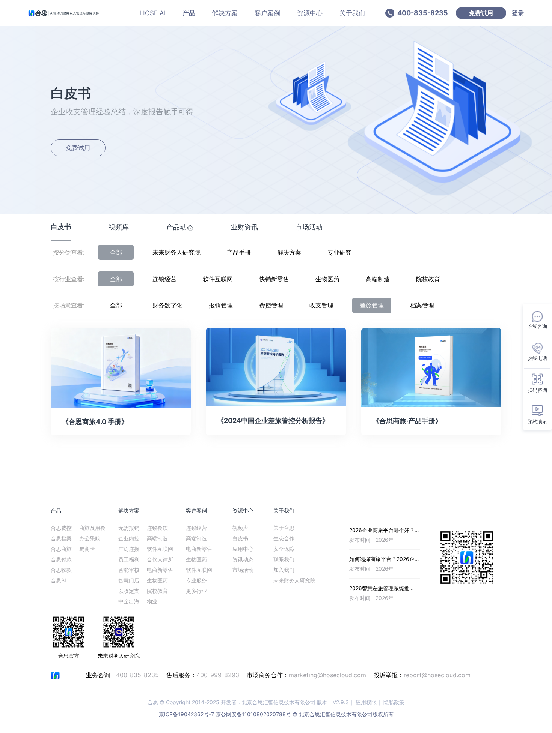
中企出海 (128, 601)
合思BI (58, 580)
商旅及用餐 (92, 528)
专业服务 (196, 580)
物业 (152, 601)
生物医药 (327, 279)
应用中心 (242, 549)
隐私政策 (393, 702)
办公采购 (89, 538)
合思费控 (61, 528)
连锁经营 (164, 279)
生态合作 (283, 538)
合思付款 (61, 559)
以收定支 (128, 591)
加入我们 (283, 570)
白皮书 (61, 227)
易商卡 (87, 549)
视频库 (119, 227)
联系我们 (283, 559)
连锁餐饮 (157, 528)
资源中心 (310, 13)
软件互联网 (218, 279)
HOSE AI (153, 13)
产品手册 (239, 252)
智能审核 (128, 570)
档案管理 (422, 305)
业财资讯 (244, 227)
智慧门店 (128, 580)
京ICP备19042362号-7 (186, 714)
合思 (153, 702)
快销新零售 (274, 279)
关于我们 (352, 13)
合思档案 (61, 538)
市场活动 (309, 227)
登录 (518, 13)
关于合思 (283, 528)
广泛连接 (128, 549)
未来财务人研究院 (176, 252)
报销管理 (221, 305)
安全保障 (283, 549)
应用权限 (366, 702)
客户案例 (267, 13)
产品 (188, 13)
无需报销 (128, 528)
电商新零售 (160, 570)
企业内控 (128, 538)
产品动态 (179, 227)
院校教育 (428, 279)
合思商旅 (61, 549)
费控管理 (271, 305)
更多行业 (196, 591)
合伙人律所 (160, 559)
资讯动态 (242, 559)
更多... (412, 510)
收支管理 (321, 305)
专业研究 (339, 252)
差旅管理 (372, 305)
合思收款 (61, 570)
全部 (116, 252)
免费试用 (481, 13)
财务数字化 (167, 305)
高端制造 (378, 279)
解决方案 (225, 13)
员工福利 (128, 559)
